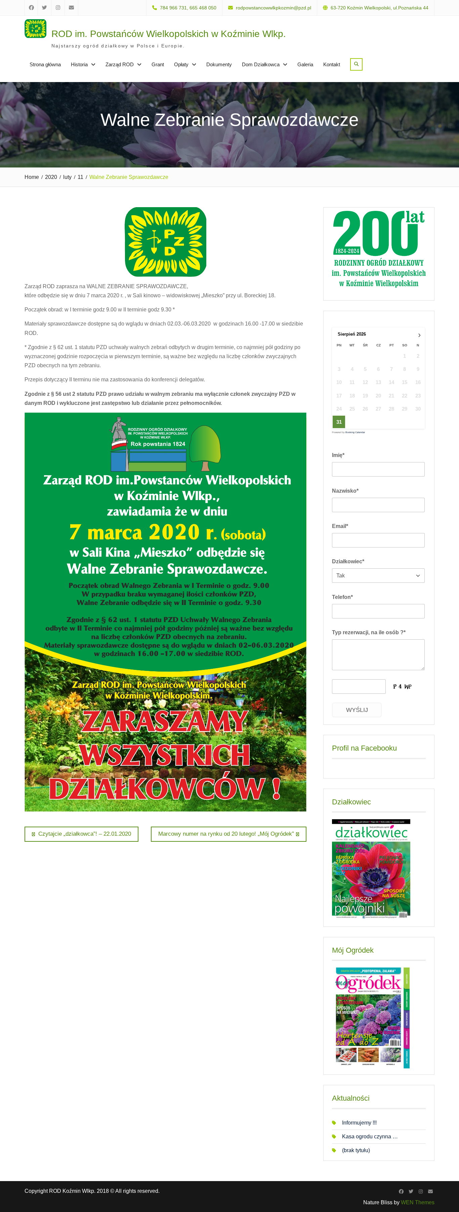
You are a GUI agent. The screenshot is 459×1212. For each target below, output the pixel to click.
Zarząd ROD (120, 64)
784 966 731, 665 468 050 (188, 8)
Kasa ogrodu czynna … (370, 1136)
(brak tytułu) (356, 1150)
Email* (340, 526)
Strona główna (45, 64)
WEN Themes (417, 1202)
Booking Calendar (355, 432)
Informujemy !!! (359, 1123)
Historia (79, 64)
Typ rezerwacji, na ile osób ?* (369, 632)
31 (339, 422)
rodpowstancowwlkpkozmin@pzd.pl (273, 8)
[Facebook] (401, 1191)
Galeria (305, 64)
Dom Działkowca (261, 64)
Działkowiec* (348, 561)
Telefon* (342, 597)
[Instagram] (420, 1191)
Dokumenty (219, 64)
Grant (158, 64)
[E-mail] (430, 1191)
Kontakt (331, 64)
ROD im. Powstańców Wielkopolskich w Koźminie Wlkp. (168, 34)
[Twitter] (411, 1191)
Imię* (338, 455)
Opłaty (181, 64)
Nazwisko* (345, 491)
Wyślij (357, 710)
